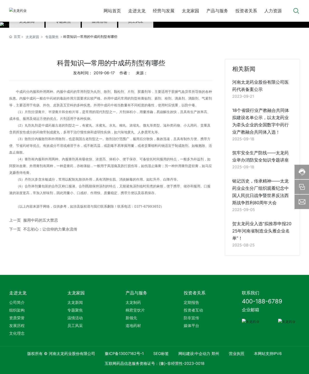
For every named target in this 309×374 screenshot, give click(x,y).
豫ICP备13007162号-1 (124, 353)
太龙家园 (32, 37)
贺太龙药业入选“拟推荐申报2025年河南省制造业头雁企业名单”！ (261, 231)
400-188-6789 (262, 301)
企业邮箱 (250, 309)
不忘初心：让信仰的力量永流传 (50, 229)
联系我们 (250, 292)
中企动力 (202, 353)
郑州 (215, 353)
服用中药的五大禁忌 (40, 220)
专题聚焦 (52, 37)
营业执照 (236, 353)
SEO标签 (161, 353)
